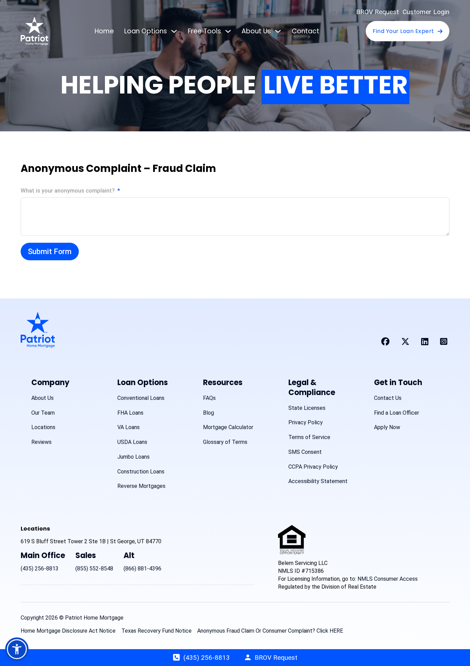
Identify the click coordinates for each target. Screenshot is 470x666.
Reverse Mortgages (141, 486)
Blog (208, 413)
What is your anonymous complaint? (68, 190)
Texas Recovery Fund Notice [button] (156, 630)
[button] (17, 649)
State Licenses (306, 408)
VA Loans (128, 427)
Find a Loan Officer (396, 413)
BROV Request (377, 12)
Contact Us (388, 398)
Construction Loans (140, 471)
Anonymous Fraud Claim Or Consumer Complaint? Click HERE (270, 630)
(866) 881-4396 (142, 568)
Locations (43, 427)
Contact (305, 31)
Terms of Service (309, 437)
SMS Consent (305, 452)
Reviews (41, 442)
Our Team (43, 413)
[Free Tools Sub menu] (228, 31)
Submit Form (50, 251)
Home (104, 31)
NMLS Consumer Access (387, 579)
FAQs (209, 398)
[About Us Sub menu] (278, 31)
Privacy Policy (305, 422)
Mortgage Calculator (228, 427)
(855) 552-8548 (94, 568)
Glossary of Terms (225, 442)
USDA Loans (132, 442)
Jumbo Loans (133, 457)
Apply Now (387, 427)
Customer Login (426, 12)
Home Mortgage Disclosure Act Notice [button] (68, 630)
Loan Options (145, 31)
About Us (256, 31)
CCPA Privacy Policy (313, 466)
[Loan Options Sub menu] (174, 31)
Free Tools (204, 31)
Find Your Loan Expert (403, 31)
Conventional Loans (140, 398)
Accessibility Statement (318, 481)
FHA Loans (130, 413)
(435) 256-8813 (39, 568)
